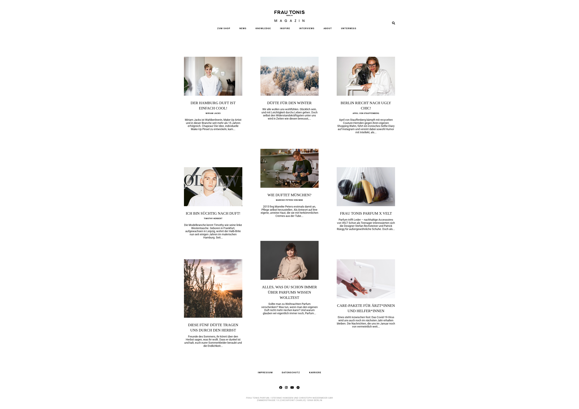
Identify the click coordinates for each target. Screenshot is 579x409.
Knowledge (263, 28)
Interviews (307, 28)
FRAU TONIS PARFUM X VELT (366, 213)
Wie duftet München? (289, 195)
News (243, 28)
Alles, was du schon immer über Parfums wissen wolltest (289, 292)
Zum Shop (223, 28)
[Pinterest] (298, 387)
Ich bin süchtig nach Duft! (213, 213)
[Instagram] (286, 387)
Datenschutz (291, 372)
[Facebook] (281, 387)
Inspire (285, 28)
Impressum (265, 372)
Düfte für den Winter (289, 103)
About (328, 28)
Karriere (315, 372)
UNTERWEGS (348, 28)
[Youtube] (292, 387)
